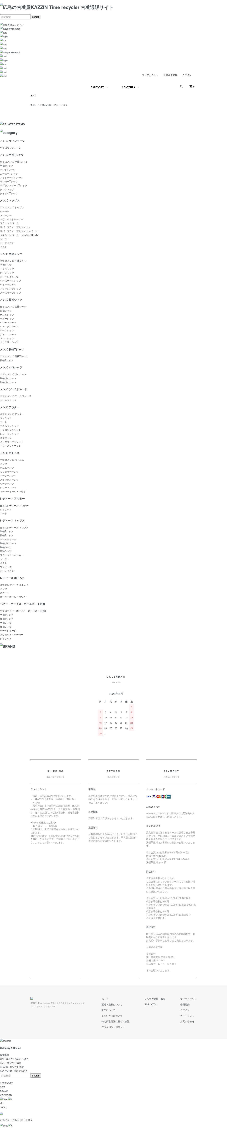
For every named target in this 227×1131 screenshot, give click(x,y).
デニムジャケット (9, 425)
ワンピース (6, 567)
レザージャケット (9, 433)
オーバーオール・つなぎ (13, 491)
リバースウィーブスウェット (15, 227)
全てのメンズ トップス (12, 207)
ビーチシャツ (7, 272)
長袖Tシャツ (6, 360)
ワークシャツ (7, 330)
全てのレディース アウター (14, 505)
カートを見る (187, 1015)
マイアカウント (150, 75)
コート (3, 422)
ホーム (33, 95)
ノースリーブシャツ (10, 292)
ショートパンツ (8, 487)
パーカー (4, 211)
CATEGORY (97, 87)
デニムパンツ (7, 467)
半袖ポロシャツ (8, 378)
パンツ (3, 463)
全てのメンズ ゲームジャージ (15, 396)
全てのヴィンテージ (10, 147)
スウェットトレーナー (11, 219)
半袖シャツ (6, 264)
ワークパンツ (7, 483)
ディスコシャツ (8, 334)
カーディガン (7, 242)
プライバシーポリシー (113, 1027)
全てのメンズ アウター (12, 414)
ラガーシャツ (7, 318)
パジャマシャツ (8, 322)
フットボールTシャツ (11, 177)
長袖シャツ (6, 310)
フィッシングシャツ (10, 288)
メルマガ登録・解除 (154, 999)
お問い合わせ (187, 1021)
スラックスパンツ (9, 479)
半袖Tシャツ (6, 165)
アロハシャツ (7, 268)
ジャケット (6, 418)
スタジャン (6, 437)
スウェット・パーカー (11, 555)
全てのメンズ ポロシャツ (13, 374)
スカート (4, 592)
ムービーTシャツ (9, 173)
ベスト (3, 246)
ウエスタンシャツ (9, 326)
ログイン (187, 75)
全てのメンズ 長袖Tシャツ (14, 356)
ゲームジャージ (8, 400)
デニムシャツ (7, 314)
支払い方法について (112, 1015)
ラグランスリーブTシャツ (13, 185)
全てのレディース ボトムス (14, 585)
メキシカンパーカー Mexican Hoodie (19, 235)
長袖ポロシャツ (8, 382)
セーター (4, 239)
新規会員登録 (170, 75)
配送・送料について (112, 1004)
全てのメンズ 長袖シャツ (13, 306)
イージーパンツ (8, 475)
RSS (146, 1004)
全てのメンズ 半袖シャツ (13, 260)
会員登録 (185, 1004)
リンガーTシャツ (9, 181)
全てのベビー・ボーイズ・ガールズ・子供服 (23, 610)
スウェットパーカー (10, 223)
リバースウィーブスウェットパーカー (20, 231)
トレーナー (6, 215)
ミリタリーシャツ (9, 342)
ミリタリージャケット (11, 441)
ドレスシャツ (7, 338)
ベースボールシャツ (10, 280)
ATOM (154, 1004)
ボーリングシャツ (9, 276)
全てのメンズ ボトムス (12, 459)
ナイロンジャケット (10, 429)
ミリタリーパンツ (9, 471)
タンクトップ (7, 189)
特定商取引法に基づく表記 (115, 1021)
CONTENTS (128, 87)
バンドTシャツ (7, 169)
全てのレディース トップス (14, 527)
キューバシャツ (8, 284)
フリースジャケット (10, 445)
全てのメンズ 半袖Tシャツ (14, 161)
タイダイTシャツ (9, 193)
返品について (108, 1010)
